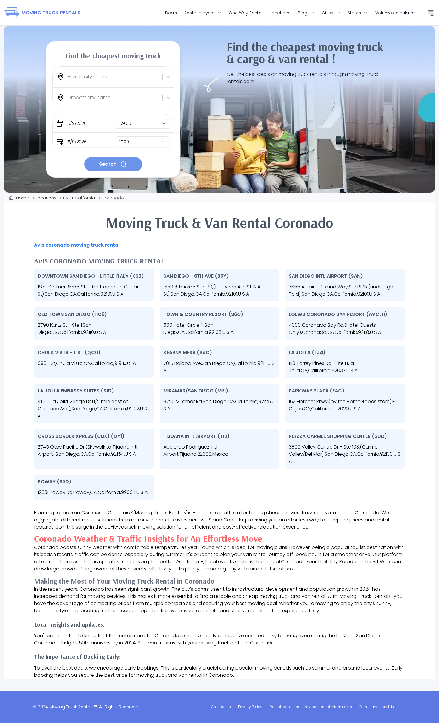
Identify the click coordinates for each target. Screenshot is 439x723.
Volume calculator (395, 13)
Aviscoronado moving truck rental (76, 245)
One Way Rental (246, 13)
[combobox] (68, 76)
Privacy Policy (250, 706)
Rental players (199, 13)
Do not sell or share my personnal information (310, 706)
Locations (280, 13)
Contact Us (221, 706)
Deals (171, 13)
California (85, 198)
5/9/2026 (77, 123)
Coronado (113, 198)
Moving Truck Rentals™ (73, 707)
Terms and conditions (379, 706)
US (65, 198)
